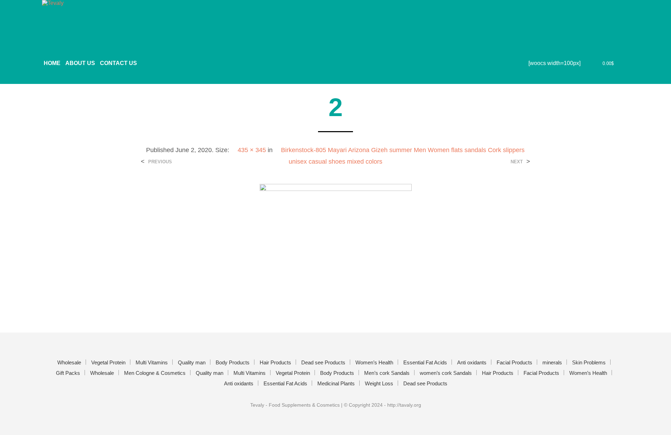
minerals (552, 362)
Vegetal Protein (108, 362)
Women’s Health (374, 362)
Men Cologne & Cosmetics (155, 373)
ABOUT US (80, 63)
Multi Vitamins (152, 362)
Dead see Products (323, 362)
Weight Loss (379, 383)
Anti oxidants (471, 362)
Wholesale (69, 362)
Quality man (191, 362)
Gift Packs (68, 373)
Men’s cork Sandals (387, 373)
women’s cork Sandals (446, 373)
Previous (160, 161)
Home (52, 63)
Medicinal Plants (336, 383)
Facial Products (514, 362)
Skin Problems (589, 362)
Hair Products (275, 362)
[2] (336, 244)
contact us (118, 63)
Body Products (233, 362)
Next (517, 161)
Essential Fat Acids (425, 362)
